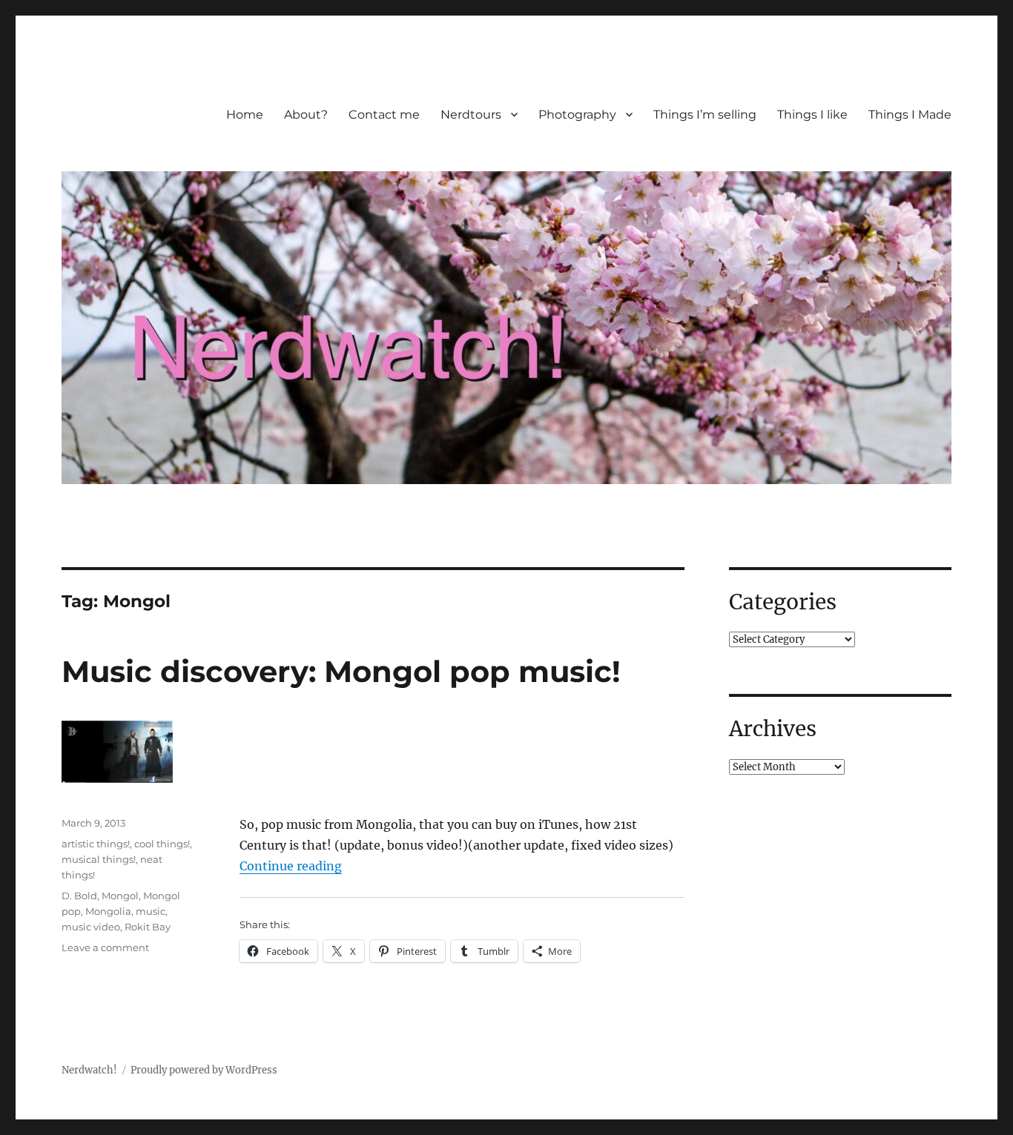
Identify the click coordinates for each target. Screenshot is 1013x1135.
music (150, 911)
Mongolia (108, 911)
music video (91, 927)
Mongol (120, 895)
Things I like (812, 114)
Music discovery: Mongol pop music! (341, 671)
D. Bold (79, 895)
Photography (577, 114)
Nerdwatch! (89, 1070)
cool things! (162, 844)
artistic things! (96, 844)
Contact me (384, 114)
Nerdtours (470, 114)
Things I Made (909, 114)
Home (244, 114)
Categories (783, 602)
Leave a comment (105, 947)
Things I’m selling (704, 114)
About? (306, 114)
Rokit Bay (148, 927)
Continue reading (291, 865)
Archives (772, 728)
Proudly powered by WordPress (204, 1070)
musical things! (99, 859)
